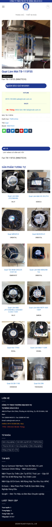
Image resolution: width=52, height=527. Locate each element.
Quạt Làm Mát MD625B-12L (39, 271)
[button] (3, 7)
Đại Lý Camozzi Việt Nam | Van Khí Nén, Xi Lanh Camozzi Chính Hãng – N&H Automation (22, 467)
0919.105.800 (10, 99)
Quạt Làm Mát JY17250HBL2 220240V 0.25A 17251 (13, 310)
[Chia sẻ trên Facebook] (8, 131)
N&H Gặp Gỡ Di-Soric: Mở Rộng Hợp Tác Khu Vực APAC (25, 481)
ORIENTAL (13, 237)
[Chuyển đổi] (7, 86)
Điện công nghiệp (36, 446)
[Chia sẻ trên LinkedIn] (26, 131)
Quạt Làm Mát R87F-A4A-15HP (38, 309)
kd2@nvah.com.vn (33, 110)
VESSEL (38, 351)
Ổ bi (16, 450)
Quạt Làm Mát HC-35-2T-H (39, 196)
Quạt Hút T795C (13, 348)
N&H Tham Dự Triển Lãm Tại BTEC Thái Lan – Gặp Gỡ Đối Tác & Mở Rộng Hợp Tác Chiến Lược (25, 475)
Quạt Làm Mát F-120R (38, 348)
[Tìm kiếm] (48, 7)
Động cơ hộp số (8, 450)
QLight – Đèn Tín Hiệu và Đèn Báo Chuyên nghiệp (23, 494)
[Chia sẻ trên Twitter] (13, 131)
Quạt (6, 123)
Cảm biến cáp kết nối (24, 442)
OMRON (38, 315)
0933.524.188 (20, 110)
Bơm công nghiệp (8, 442)
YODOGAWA (39, 387)
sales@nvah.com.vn (24, 99)
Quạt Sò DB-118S (13, 383)
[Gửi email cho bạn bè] (17, 131)
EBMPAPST (13, 275)
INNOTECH (10, 126)
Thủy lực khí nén (8, 446)
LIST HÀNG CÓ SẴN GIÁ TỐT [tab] (13, 152)
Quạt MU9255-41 (38, 234)
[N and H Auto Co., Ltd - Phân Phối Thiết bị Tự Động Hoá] (26, 6)
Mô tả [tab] (5, 148)
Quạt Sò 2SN (39, 383)
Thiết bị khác (31, 15)
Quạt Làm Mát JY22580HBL (13, 197)
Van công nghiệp (21, 446)
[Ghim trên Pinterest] (21, 131)
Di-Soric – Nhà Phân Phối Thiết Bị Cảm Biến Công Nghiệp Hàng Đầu (23, 487)
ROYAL (13, 351)
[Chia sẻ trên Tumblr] (30, 131)
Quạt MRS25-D (13, 234)
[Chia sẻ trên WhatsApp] (4, 131)
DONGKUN (13, 387)
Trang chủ (19, 15)
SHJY (13, 202)
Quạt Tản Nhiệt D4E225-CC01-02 (13, 271)
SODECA (38, 202)
